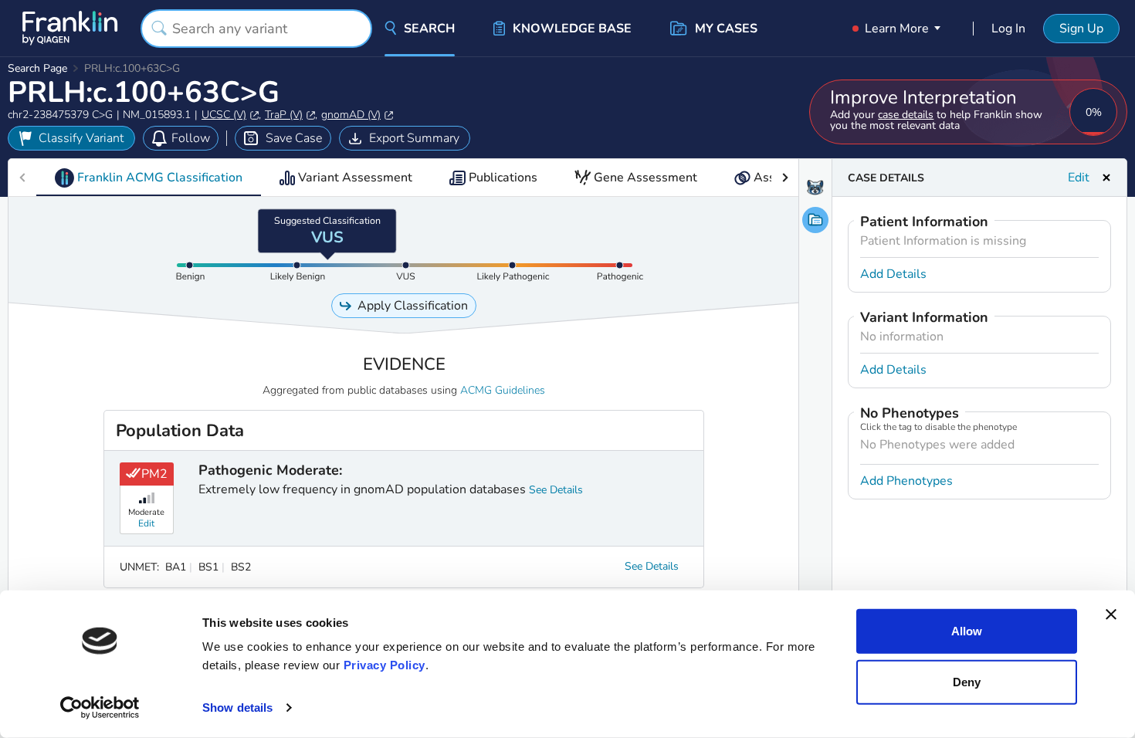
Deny (967, 681)
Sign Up (1081, 28)
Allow (966, 631)
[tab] (148, 177)
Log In (1008, 28)
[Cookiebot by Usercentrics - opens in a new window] (100, 707)
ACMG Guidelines (502, 390)
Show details (237, 707)
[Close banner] (1111, 614)
